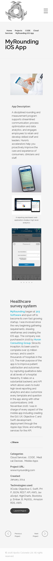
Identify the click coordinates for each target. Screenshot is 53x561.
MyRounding (17, 311)
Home (9, 31)
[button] (21, 282)
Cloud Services (18, 457)
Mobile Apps (31, 461)
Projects (18, 31)
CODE (27, 31)
